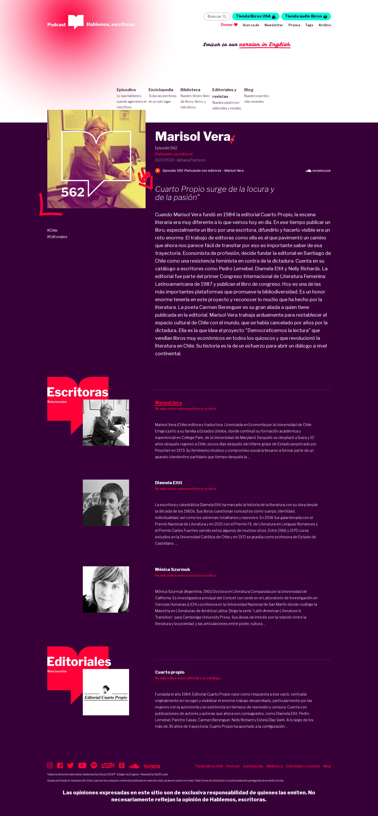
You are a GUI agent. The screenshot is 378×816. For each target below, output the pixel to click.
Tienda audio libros (303, 16)
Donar (227, 24)
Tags (309, 25)
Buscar (214, 16)
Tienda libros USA (253, 16)
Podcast (233, 766)
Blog (256, 95)
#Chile (52, 230)
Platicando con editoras (174, 154)
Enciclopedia (162, 95)
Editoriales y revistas (227, 99)
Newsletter (274, 25)
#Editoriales (57, 237)
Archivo (325, 25)
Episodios (131, 98)
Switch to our (246, 44)
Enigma (134, 774)
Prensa (294, 25)
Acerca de (251, 25)
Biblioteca (195, 98)
